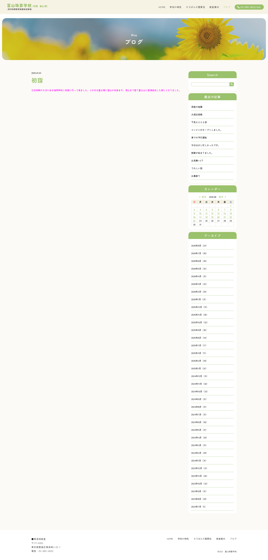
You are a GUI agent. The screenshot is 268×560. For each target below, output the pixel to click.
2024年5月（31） (199, 429)
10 (200, 213)
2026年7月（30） (199, 253)
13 (218, 213)
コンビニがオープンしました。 (206, 129)
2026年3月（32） (199, 284)
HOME (162, 7)
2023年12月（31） (200, 468)
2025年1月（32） (199, 368)
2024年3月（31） (199, 445)
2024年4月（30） (199, 437)
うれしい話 (196, 168)
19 (212, 217)
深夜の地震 (196, 106)
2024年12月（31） (200, 376)
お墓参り (195, 176)
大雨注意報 (196, 114)
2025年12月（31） (200, 307)
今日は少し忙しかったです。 (205, 145)
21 (225, 217)
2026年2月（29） (199, 291)
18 (206, 217)
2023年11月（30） (200, 476)
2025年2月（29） (199, 360)
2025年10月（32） (200, 322)
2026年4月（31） (199, 276)
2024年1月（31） (199, 460)
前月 (204, 196)
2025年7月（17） (199, 345)
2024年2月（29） (199, 452)
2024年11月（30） (200, 383)
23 (194, 220)
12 (212, 213)
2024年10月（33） (200, 391)
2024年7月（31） (199, 414)
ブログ (226, 7)
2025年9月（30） (199, 330)
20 (218, 217)
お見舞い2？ (197, 160)
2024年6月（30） (199, 422)
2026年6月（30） (199, 261)
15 (231, 213)
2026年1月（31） (199, 299)
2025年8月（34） (199, 337)
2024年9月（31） (199, 399)
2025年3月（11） (199, 353)
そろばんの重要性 (195, 7)
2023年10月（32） (200, 483)
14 (224, 213)
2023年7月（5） (199, 506)
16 (194, 217)
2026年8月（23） (199, 245)
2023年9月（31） (199, 491)
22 (231, 217)
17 (200, 217)
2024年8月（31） (199, 406)
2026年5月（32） (199, 268)
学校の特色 (176, 7)
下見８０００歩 (199, 122)
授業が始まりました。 (202, 153)
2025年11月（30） (200, 314)
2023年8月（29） (199, 499)
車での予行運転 (199, 137)
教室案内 (214, 7)
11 (206, 213)
